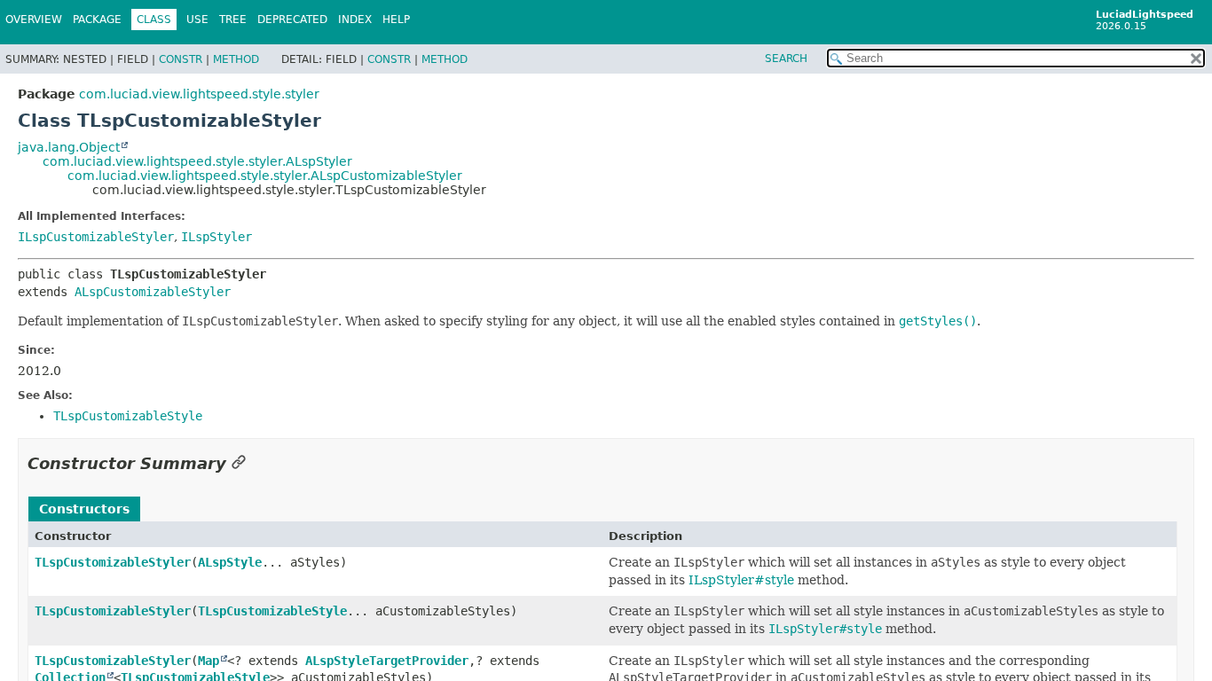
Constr (180, 59)
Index (355, 19)
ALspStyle (230, 562)
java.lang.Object (69, 147)
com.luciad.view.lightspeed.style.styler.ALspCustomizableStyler (264, 175)
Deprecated (292, 19)
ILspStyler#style (741, 580)
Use (197, 19)
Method (236, 59)
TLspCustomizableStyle (272, 611)
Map (208, 661)
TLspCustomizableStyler (113, 562)
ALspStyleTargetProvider (386, 661)
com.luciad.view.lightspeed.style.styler (199, 94)
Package (97, 19)
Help (396, 19)
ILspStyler (216, 237)
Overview (33, 19)
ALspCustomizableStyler (153, 292)
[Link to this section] (239, 463)
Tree (233, 19)
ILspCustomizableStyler (96, 237)
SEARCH (786, 58)
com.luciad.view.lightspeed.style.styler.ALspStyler (197, 161)
